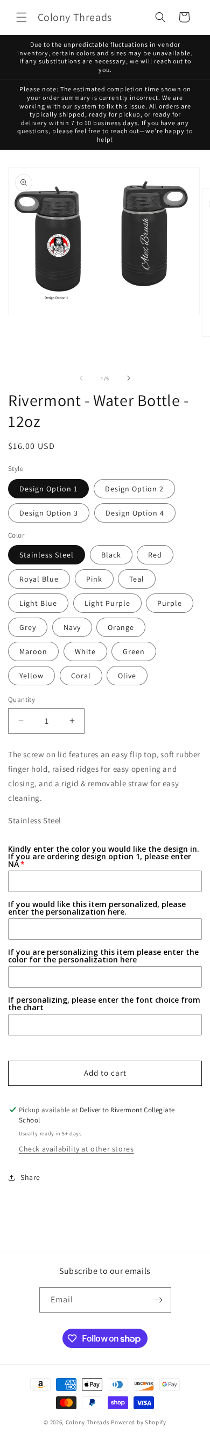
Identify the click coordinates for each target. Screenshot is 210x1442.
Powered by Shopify (138, 1422)
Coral (81, 675)
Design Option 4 (135, 513)
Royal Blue (39, 579)
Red (155, 555)
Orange (121, 627)
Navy (72, 627)
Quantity (21, 699)
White (85, 651)
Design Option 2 (134, 489)
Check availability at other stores (76, 1149)
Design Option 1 (48, 489)
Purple (169, 603)
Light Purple (107, 603)
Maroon (33, 651)
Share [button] (30, 1177)
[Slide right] (129, 378)
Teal (136, 579)
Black (111, 555)
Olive (127, 675)
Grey (27, 627)
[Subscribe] (159, 1300)
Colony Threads (88, 1422)
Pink (94, 579)
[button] (21, 17)
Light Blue (38, 603)
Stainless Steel (46, 555)
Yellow (31, 675)
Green (134, 651)
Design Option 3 (48, 513)
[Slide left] (81, 378)
